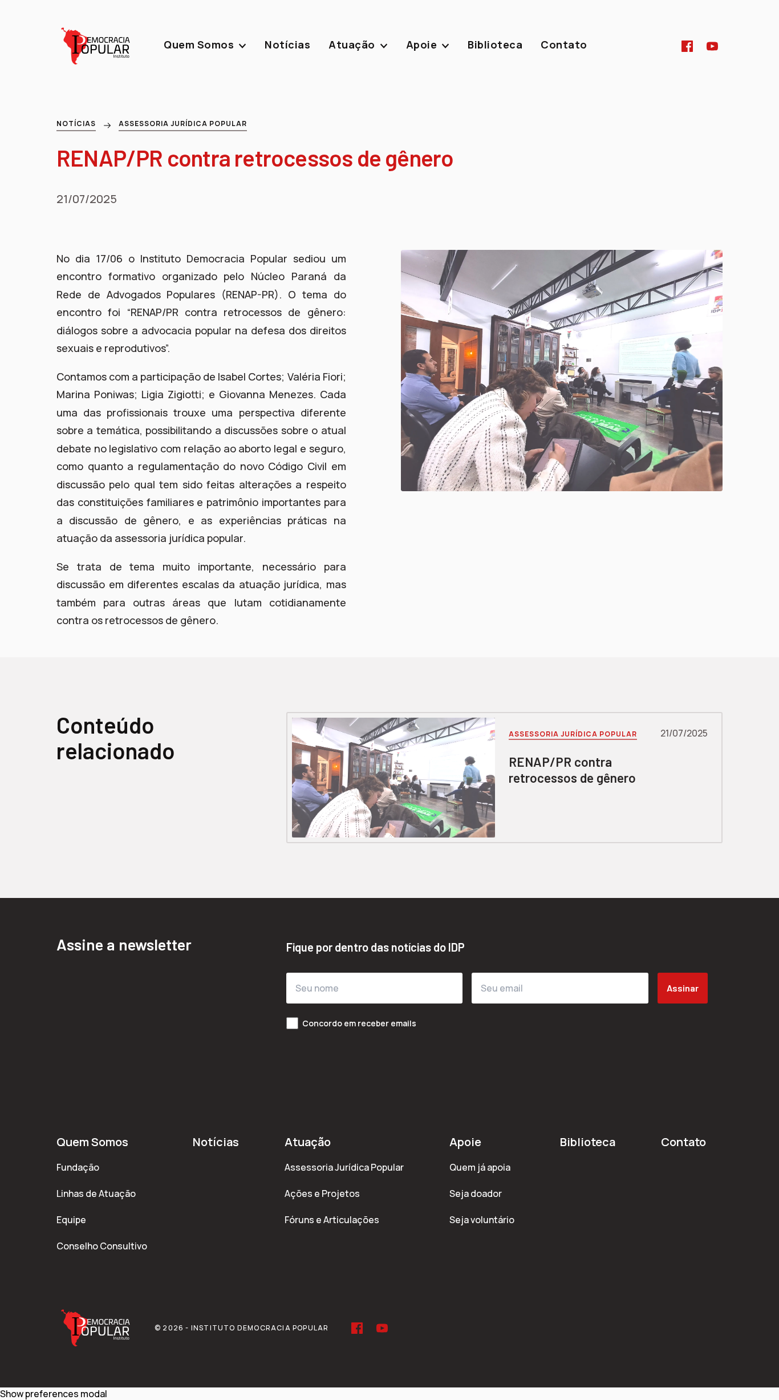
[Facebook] (687, 46)
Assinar (683, 987)
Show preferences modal (53, 1393)
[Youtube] (712, 46)
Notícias (76, 123)
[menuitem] (205, 46)
